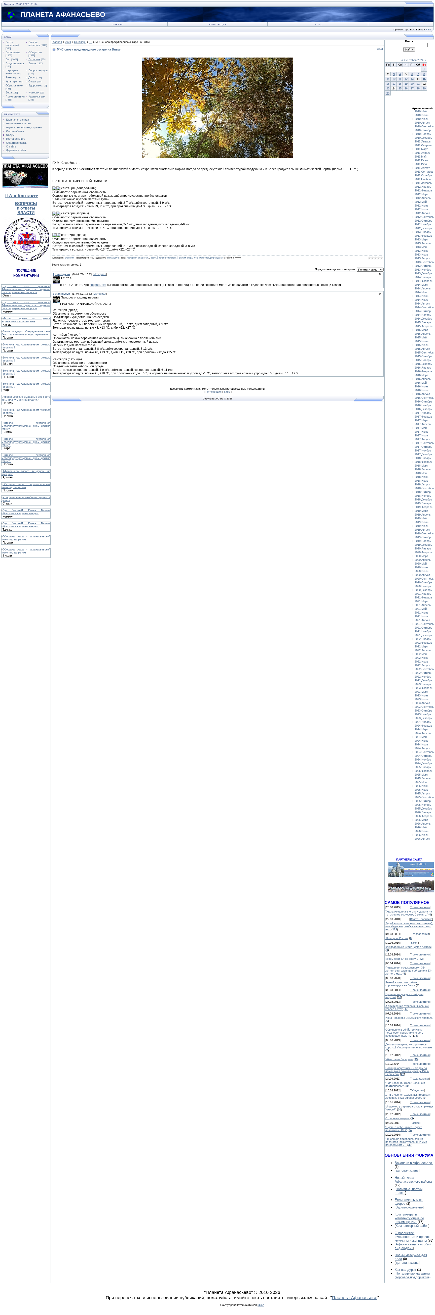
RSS (428, 29)
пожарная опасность (138, 258)
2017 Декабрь (423, 454)
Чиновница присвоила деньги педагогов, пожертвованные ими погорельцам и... (406, 1141)
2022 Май (421, 653)
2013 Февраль (423, 235)
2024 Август (422, 748)
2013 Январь (423, 231)
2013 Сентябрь (424, 262)
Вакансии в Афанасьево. (414, 1163)
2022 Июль (421, 661)
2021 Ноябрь (423, 631)
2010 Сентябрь (424, 126)
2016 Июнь (421, 386)
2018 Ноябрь (423, 495)
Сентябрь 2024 (413, 60)
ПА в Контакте (21, 195)
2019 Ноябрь (423, 540)
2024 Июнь (421, 740)
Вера (9, 92)
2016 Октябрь (423, 401)
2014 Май (421, 292)
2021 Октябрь (423, 627)
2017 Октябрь (423, 446)
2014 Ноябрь (423, 314)
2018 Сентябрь (424, 488)
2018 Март (421, 465)
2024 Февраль (423, 725)
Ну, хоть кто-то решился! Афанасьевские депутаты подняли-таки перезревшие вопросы (26, 289)
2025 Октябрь (423, 800)
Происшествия (15, 96)
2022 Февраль (423, 642)
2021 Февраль (423, 597)
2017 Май (421, 427)
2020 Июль (421, 571)
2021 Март (421, 601)
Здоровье (34, 85)
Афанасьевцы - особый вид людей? (413, 1246)
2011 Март (421, 148)
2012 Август (422, 213)
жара (190, 258)
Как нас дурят (405, 1270)
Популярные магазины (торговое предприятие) (412, 1275)
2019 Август (422, 529)
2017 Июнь (421, 431)
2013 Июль (421, 254)
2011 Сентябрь (424, 171)
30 (387, 93)
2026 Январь (423, 812)
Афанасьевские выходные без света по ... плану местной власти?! (26, 398)
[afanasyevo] (60, 277)
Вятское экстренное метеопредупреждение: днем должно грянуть (26, 425)
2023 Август (422, 702)
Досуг (32, 77)
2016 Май (421, 382)
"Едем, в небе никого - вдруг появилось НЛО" (403, 1129)
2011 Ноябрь (423, 179)
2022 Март (421, 646)
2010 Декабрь (423, 137)
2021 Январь (423, 593)
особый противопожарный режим (168, 258)
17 (393, 83)
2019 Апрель (423, 514)
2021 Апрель (423, 604)
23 (387, 88)
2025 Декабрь (423, 808)
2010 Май (421, 111)
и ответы (26, 208)
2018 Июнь (421, 476)
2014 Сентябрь (424, 307)
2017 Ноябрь (423, 450)
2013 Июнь (421, 250)
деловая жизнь (407, 1170)
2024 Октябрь (423, 755)
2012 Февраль (423, 190)
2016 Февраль (423, 371)
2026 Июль (421, 834)
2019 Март (421, 510)
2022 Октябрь (423, 672)
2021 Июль (421, 616)
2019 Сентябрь (424, 533)
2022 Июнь (421, 657)
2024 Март (421, 729)
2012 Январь (423, 186)
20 (412, 83)
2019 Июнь (421, 522)
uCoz (261, 1304)
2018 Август (422, 484)
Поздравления (15, 63)
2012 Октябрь (423, 220)
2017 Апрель (423, 424)
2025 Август (422, 793)
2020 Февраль (423, 552)
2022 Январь (423, 638)
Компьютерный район (412, 1226)
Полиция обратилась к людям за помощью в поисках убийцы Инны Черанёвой (407, 1071)
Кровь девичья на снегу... (401, 958)
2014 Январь (423, 277)
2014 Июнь (421, 295)
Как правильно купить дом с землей (408, 946)
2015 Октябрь (423, 356)
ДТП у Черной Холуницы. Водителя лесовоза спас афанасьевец (407, 1096)
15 (90, 41)
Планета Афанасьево (354, 1297)
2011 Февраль (423, 145)
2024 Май (421, 736)
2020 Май (421, 563)
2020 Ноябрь (423, 586)
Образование (14, 85)
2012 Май (421, 201)
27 (412, 88)
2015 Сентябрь (424, 352)
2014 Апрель (423, 288)
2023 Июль (421, 699)
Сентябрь (80, 41)
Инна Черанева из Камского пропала (408, 1017)
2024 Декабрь (423, 763)
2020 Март (421, 556)
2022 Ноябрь (423, 676)
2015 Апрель (423, 333)
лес (196, 258)
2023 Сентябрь (424, 706)
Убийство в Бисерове (399, 1059)
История (33, 92)
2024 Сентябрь (424, 751)
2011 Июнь (421, 160)
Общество (35, 52)
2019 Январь (423, 503)
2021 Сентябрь (424, 623)
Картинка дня (36, 96)
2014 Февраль (423, 280)
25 (400, 88)
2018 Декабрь (423, 499)
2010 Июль (421, 118)
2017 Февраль (423, 416)
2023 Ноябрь (423, 714)
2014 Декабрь (423, 318)
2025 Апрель (423, 778)
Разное (10, 77)
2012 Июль (421, 209)
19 (406, 83)
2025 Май (421, 782)
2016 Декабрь (423, 409)
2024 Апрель (423, 733)
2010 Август (422, 122)
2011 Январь (423, 141)
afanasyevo (113, 258)
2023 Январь (423, 684)
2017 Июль (421, 435)
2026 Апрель (423, 823)
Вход (318, 24)
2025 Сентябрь (424, 797)
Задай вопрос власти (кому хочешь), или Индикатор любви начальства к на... (409, 926)
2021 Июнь (421, 612)
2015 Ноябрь (423, 360)
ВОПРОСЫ (26, 203)
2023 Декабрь (423, 718)
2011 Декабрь (423, 182)
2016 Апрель (423, 378)
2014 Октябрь (423, 311)
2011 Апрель (422, 152)
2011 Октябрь (423, 175)
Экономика (13, 52)
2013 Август (422, 258)
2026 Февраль (423, 816)
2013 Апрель (423, 243)
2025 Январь (423, 767)
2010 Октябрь (423, 130)
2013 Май (421, 246)
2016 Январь (423, 367)
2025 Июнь (421, 785)
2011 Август (422, 167)
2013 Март (421, 239)
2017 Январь (423, 412)
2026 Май (421, 827)
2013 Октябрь (423, 265)
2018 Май (421, 473)
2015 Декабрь (423, 363)
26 (406, 88)
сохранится (98, 285)
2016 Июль (421, 390)
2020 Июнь (421, 567)
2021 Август (422, 620)
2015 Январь (423, 322)
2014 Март (421, 284)
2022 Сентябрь (424, 669)
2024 (68, 41)
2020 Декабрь (423, 589)
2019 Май (421, 518)
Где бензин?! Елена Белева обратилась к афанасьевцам (26, 512)
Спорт (32, 81)
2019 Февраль (423, 507)
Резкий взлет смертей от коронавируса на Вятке (401, 984)
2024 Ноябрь (423, 759)
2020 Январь (423, 548)
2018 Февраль (423, 461)
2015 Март (421, 329)
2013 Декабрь (423, 273)
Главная (117, 24)
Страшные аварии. (397, 1118)
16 (387, 83)
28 (418, 88)
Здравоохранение (409, 1207)
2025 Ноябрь (423, 804)
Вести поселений (12, 44)
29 (424, 88)
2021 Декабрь (423, 635)
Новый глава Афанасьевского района (413, 1179)
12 (406, 78)
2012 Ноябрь (423, 224)
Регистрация (217, 24)
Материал (99, 274)
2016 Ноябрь (423, 405)
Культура (11, 81)
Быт (8, 59)
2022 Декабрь (423, 680)
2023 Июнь (421, 695)
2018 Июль (421, 480)
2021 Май (421, 608)
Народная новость (12, 72)
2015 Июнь (421, 341)
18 (400, 83)
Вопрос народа (38, 70)
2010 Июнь (421, 115)
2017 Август (422, 439)
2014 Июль (421, 299)
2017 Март (421, 420)
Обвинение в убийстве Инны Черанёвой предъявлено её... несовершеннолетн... (404, 1032)
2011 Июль (421, 164)
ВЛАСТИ (26, 213)
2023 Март (421, 691)
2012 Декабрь (423, 228)
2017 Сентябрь (424, 442)
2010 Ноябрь (423, 133)
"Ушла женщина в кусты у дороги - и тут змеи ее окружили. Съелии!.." (408, 913)
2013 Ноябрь (423, 269)
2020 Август (422, 574)
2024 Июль (421, 744)
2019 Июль (421, 525)
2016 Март (421, 375)
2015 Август (422, 348)
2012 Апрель (423, 197)
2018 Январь (423, 458)
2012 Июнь (421, 205)
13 (412, 78)
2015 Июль (421, 344)
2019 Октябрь (423, 537)
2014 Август (422, 303)
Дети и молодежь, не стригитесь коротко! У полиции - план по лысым (408, 1046)
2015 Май (421, 337)
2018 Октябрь (423, 491)
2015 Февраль (423, 326)
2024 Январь (423, 721)
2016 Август (422, 393)
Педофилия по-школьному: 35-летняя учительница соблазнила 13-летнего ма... (408, 970)
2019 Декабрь (423, 544)
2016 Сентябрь (424, 397)
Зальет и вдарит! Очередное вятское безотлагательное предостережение (26, 333)
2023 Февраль (423, 687)
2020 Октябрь (423, 582)
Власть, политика (34, 44)
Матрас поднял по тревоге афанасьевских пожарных (26, 320)
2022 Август (422, 665)
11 (399, 78)
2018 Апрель (423, 469)
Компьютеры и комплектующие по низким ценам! (409, 1218)
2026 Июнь (421, 831)
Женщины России (396, 938)
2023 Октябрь (423, 710)
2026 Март (421, 819)
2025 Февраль (423, 770)
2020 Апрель (423, 559)
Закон (32, 63)
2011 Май (420, 156)
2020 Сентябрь (424, 578)
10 (393, 78)
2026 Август (422, 838)
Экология (34, 59)
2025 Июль (421, 789)
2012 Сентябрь (424, 216)
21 (418, 83)
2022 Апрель (423, 650)
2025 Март (421, 774)
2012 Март (421, 194)
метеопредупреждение (211, 258)
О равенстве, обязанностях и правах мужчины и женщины (412, 1236)
